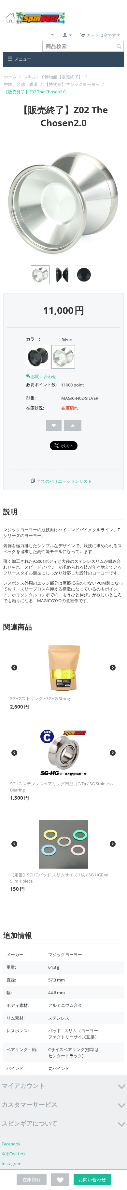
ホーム (10, 77)
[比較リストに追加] (72, 425)
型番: (30, 398)
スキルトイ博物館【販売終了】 (53, 77)
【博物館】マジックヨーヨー (72, 84)
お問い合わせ (92, 1179)
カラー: (33, 339)
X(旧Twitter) (13, 1153)
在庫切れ (31, 1179)
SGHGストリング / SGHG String (40, 698)
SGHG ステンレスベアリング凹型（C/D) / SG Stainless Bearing (61, 787)
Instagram (11, 1164)
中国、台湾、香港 (21, 84)
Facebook (11, 1144)
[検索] (119, 47)
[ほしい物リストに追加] (60, 1179)
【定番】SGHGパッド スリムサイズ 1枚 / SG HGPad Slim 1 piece (59, 878)
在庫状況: (35, 408)
